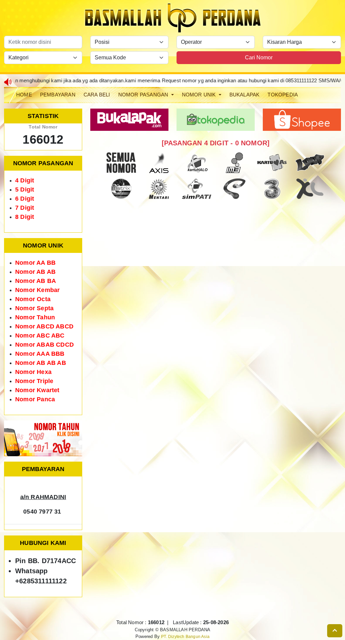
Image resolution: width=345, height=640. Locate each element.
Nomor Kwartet (37, 390)
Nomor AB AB (35, 271)
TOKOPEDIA (283, 94)
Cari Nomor (259, 57)
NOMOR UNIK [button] (199, 94)
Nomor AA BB (35, 262)
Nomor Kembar (37, 290)
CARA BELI (97, 94)
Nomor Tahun (35, 317)
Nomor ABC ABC (40, 335)
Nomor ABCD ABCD (44, 326)
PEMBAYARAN (57, 94)
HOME (24, 94)
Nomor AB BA (35, 281)
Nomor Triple (34, 381)
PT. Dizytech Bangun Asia (185, 636)
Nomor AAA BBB (40, 353)
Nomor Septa (34, 308)
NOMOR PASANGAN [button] (144, 94)
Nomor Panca (35, 399)
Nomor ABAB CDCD (44, 344)
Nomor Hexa (33, 372)
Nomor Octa (33, 299)
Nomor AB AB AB (40, 362)
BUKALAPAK (244, 94)
